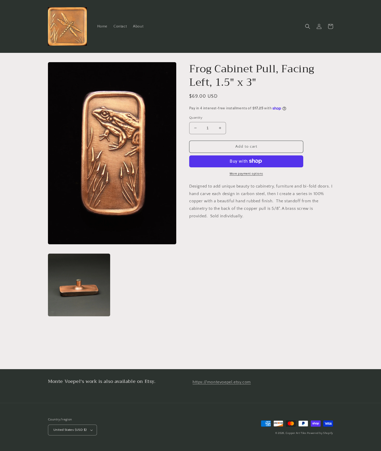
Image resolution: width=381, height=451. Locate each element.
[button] (307, 26)
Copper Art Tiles (296, 433)
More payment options (246, 173)
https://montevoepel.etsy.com (222, 382)
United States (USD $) (70, 430)
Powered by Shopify (320, 433)
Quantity (195, 117)
